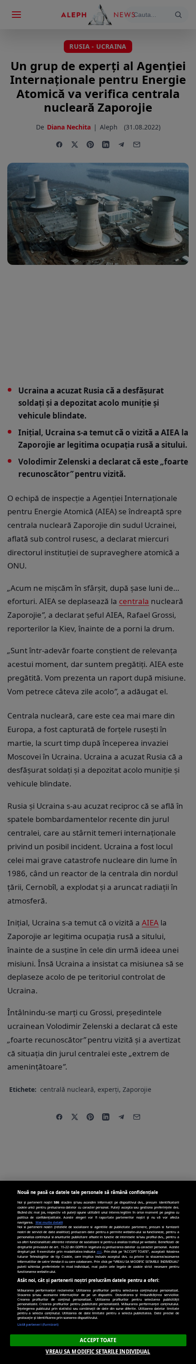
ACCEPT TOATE (98, 1340)
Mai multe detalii (49, 1222)
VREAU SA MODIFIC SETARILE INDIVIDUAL (98, 1351)
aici (99, 1251)
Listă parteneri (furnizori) (38, 1324)
